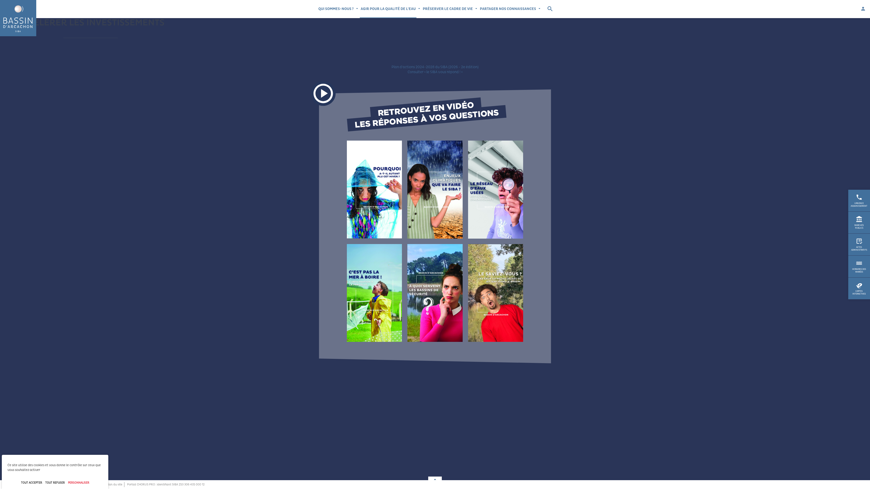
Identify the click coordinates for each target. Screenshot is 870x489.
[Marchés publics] (859, 222)
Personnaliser (78, 482)
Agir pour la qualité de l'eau (388, 9)
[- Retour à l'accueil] (18, 18)
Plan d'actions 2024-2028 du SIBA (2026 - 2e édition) (435, 67)
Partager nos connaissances (508, 9)
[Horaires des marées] (859, 266)
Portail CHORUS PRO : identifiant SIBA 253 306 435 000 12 (166, 484)
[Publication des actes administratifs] (859, 244)
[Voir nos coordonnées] (435, 478)
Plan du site (114, 484)
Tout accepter (31, 482)
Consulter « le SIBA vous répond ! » (435, 72)
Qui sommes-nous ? (336, 9)
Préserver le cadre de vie (448, 9)
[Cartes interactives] (859, 288)
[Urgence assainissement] (859, 200)
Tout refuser (55, 482)
